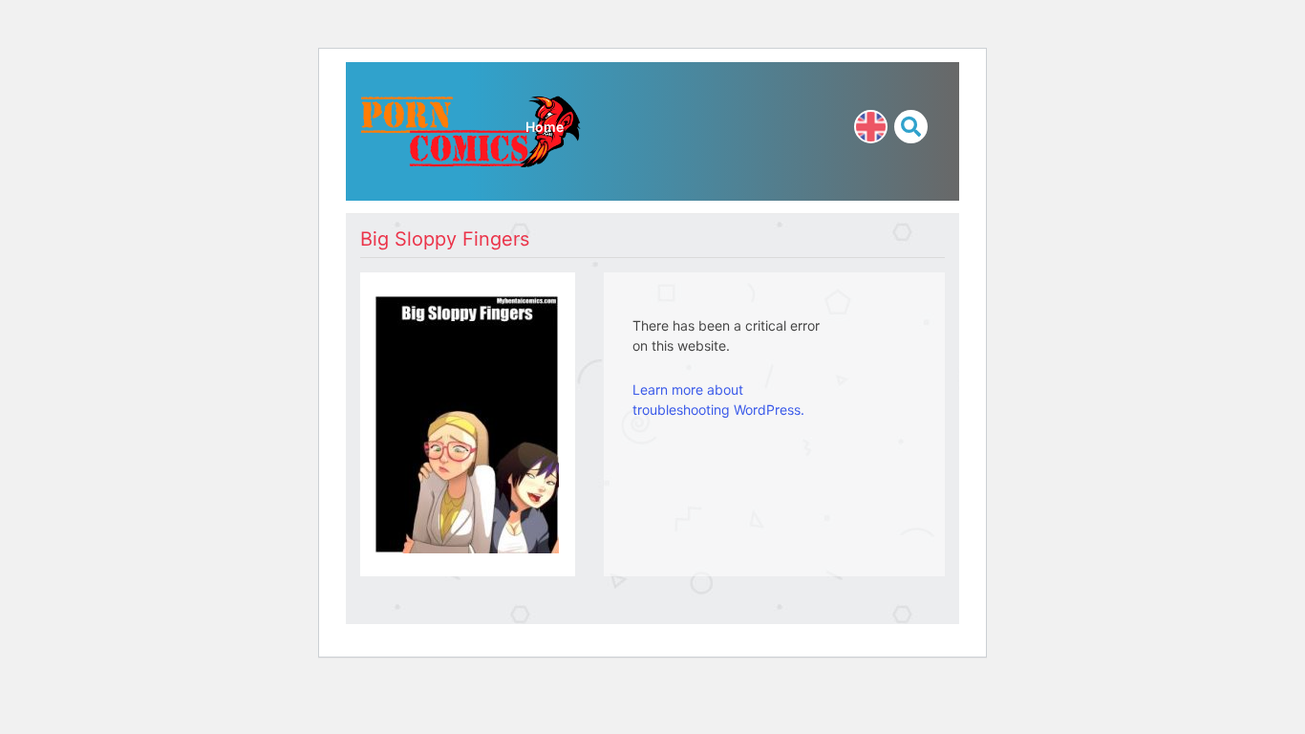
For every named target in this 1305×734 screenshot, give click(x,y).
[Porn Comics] (471, 129)
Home (544, 127)
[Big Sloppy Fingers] (466, 422)
